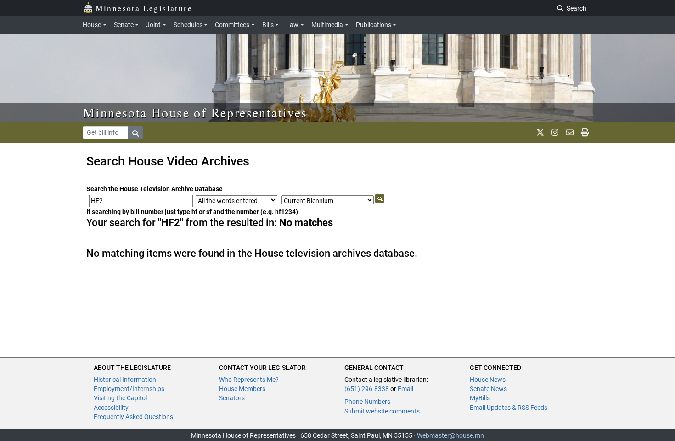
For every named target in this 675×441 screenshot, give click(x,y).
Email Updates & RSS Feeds (508, 407)
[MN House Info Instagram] (555, 132)
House (92, 24)
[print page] (584, 132)
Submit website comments (382, 411)
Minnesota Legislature (144, 7)
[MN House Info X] (540, 132)
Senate (124, 24)
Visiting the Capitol (120, 398)
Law (292, 24)
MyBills (480, 398)
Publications (373, 24)
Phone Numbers (367, 401)
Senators (232, 398)
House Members (242, 388)
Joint (153, 24)
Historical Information (125, 379)
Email (405, 388)
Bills (268, 24)
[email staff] (569, 132)
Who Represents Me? (249, 379)
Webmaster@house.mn (450, 435)
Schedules (188, 24)
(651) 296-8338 (366, 388)
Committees (232, 24)
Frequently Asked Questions (133, 416)
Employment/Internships (129, 388)
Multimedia (327, 24)
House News (488, 379)
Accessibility (111, 407)
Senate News (488, 388)
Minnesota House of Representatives (195, 112)
